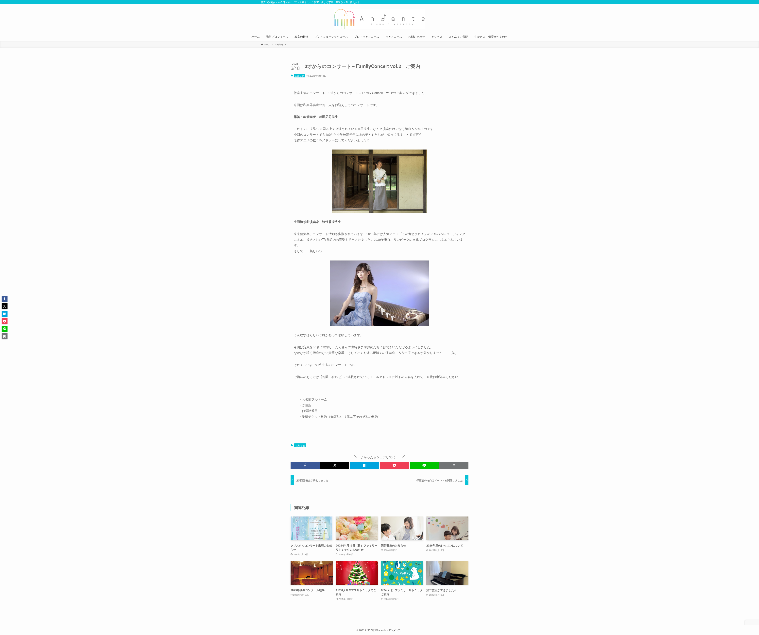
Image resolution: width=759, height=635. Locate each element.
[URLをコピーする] (453, 465)
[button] (305, 465)
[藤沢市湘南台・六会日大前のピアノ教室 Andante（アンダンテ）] (379, 19)
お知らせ (299, 75)
